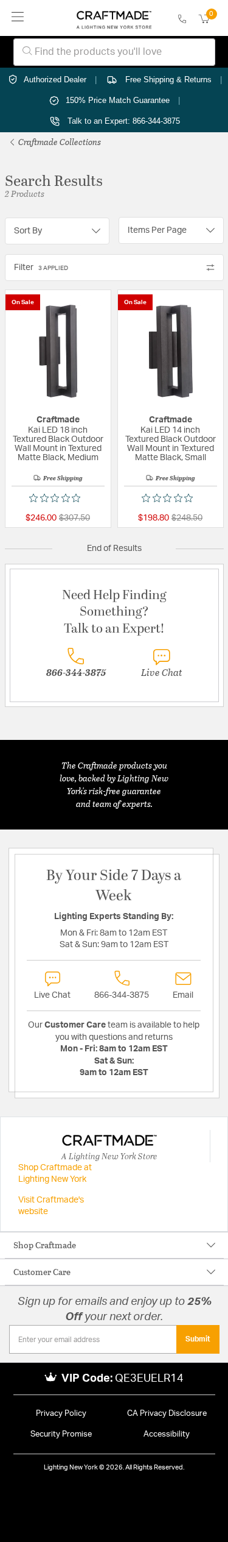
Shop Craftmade (44, 1244)
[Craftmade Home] (114, 18)
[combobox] (114, 52)
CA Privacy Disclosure (167, 1414)
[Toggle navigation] (18, 18)
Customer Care (42, 1271)
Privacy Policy (61, 1414)
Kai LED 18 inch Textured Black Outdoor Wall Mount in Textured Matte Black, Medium (58, 444)
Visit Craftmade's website (51, 1206)
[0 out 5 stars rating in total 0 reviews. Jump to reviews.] (57, 497)
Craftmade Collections (58, 141)
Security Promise (61, 1434)
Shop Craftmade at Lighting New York (55, 1174)
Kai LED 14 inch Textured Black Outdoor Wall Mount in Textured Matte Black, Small (170, 444)
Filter (41, 267)
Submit (197, 1339)
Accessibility (166, 1434)
